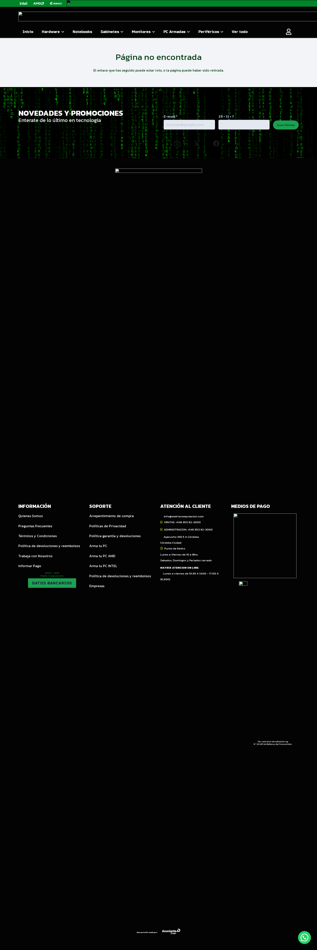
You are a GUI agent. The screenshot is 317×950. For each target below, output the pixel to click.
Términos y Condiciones (37, 535)
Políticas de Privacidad (107, 526)
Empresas (96, 585)
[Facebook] (216, 143)
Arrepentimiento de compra (111, 515)
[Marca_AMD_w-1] (38, 3)
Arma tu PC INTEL (103, 565)
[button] (62, 32)
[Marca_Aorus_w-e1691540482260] (56, 3)
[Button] (289, 31)
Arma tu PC (98, 545)
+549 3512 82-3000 (188, 522)
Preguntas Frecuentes (35, 526)
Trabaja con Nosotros (35, 555)
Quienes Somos (30, 515)
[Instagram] (177, 143)
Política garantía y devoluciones (115, 535)
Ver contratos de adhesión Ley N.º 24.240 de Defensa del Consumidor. (273, 743)
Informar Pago (29, 565)
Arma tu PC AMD (102, 555)
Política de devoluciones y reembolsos (49, 545)
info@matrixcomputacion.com (184, 516)
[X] (197, 143)
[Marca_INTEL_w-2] (23, 3)
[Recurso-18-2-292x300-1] (265, 545)
